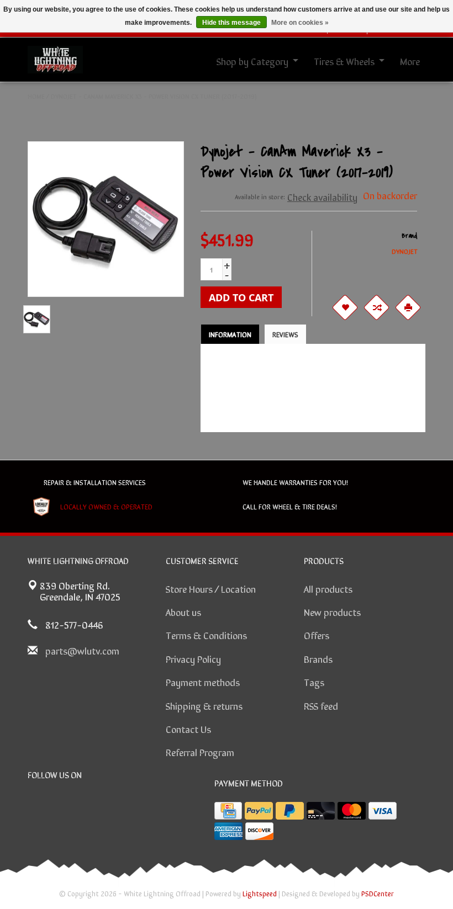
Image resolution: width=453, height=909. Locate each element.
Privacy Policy (193, 658)
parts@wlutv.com (82, 650)
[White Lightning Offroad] (55, 58)
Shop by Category (252, 61)
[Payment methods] (228, 811)
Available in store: (260, 196)
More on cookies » (300, 22)
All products (328, 588)
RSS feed (321, 705)
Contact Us (188, 728)
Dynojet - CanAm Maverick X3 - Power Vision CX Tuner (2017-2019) (154, 96)
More (410, 61)
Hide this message (231, 22)
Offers (316, 635)
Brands (318, 658)
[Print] (407, 307)
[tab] (230, 334)
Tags (314, 681)
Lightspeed (260, 893)
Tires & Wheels (344, 61)
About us (183, 611)
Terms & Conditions (206, 635)
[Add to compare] (376, 307)
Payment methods (203, 681)
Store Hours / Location (211, 588)
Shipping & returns (204, 705)
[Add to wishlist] (344, 307)
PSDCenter (377, 893)
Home (36, 96)
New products (332, 611)
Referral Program (200, 752)
